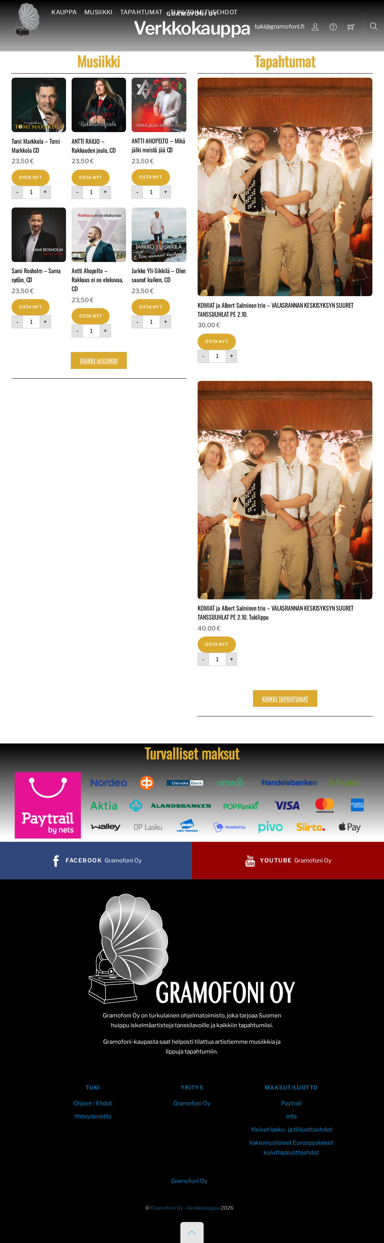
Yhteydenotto (92, 1116)
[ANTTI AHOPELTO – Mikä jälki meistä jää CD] (159, 105)
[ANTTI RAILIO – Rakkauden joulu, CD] (99, 105)
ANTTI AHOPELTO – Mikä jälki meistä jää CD (158, 145)
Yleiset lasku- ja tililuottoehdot (291, 1129)
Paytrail (291, 1103)
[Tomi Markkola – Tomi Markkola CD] (39, 105)
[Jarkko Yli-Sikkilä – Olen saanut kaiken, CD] (159, 235)
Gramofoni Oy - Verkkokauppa (185, 1208)
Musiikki (98, 12)
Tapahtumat (141, 12)
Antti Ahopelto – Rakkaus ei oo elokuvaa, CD (97, 279)
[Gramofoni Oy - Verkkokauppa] (25, 18)
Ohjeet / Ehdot (93, 1103)
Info (291, 1116)
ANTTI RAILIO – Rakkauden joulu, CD (94, 146)
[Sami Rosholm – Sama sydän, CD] (39, 235)
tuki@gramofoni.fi (279, 26)
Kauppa (64, 12)
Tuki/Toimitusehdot (203, 12)
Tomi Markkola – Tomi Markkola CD (36, 146)
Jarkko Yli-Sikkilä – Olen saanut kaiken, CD (159, 275)
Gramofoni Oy (191, 1103)
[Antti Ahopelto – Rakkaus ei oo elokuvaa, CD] (99, 235)
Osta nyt (30, 177)
